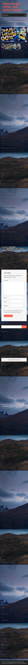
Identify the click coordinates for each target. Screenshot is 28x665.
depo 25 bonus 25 (6, 460)
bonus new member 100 (8, 456)
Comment (6, 280)
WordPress (11, 663)
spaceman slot (6, 547)
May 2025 (5, 393)
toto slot (5, 551)
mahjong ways (6, 474)
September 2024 (6, 409)
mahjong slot (6, 472)
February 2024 (6, 423)
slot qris (4, 529)
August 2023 (5, 435)
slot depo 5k (5, 513)
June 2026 (5, 369)
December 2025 (6, 379)
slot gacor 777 (4, 598)
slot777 (4, 539)
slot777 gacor (6, 543)
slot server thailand (5, 569)
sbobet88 (5, 484)
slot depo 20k (6, 511)
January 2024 (5, 425)
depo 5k (4, 462)
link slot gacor (4, 644)
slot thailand (5, 537)
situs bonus (5, 488)
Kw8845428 (13, 24)
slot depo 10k (6, 509)
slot (17, 248)
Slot (3, 491)
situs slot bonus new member (9, 489)
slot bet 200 (5, 495)
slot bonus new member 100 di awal (13, 63)
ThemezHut (24, 663)
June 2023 (5, 439)
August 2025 (5, 387)
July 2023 (5, 437)
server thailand (4, 651)
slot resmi (5, 533)
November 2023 (6, 429)
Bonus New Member (7, 454)
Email (5, 301)
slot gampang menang (8, 523)
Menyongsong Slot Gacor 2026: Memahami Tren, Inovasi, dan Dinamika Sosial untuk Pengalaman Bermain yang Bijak (13, 343)
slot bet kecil (5, 497)
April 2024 (5, 419)
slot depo (5, 507)
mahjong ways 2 (6, 476)
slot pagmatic (4, 575)
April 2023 (5, 443)
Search (2, 324)
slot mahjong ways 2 (7, 527)
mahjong (5, 470)
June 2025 (5, 391)
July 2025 (5, 389)
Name (5, 297)
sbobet (4, 482)
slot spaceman (4, 592)
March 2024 (5, 421)
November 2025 (6, 381)
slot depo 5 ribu (4, 648)
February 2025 (6, 399)
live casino (5, 468)
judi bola (4, 464)
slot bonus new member (8, 503)
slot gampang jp (6, 521)
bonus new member (10, 248)
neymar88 (5, 478)
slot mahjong (4, 566)
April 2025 (5, 395)
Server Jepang (6, 486)
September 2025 (6, 385)
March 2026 (5, 375)
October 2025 (6, 383)
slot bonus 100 (6, 501)
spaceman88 (5, 549)
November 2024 (6, 405)
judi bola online (6, 466)
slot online (10, 250)
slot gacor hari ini (6, 519)
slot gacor (4, 250)
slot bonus (21, 248)
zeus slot (5, 555)
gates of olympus (5, 601)
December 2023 (6, 427)
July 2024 (5, 413)
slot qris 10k (5, 531)
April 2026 (5, 373)
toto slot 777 (4, 572)
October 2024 (6, 407)
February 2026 (6, 377)
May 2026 (5, 371)
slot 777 (4, 493)
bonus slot (5, 458)
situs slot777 (4, 654)
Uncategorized (12, 247)
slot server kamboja (7, 535)
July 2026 (5, 367)
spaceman (5, 545)
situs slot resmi (4, 614)
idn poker (3, 632)
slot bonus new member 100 (9, 505)
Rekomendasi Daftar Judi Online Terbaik (12, 7)
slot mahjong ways (7, 525)
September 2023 (6, 433)
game (13, 103)
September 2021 (6, 445)
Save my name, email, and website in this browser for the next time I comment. (13, 311)
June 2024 (5, 415)
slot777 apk (5, 541)
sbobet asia (3, 638)
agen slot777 (5, 452)
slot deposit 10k (6, 515)
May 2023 (5, 441)
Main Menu (6, 15)
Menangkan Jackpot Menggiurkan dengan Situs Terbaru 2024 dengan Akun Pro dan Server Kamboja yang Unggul (7, 262)
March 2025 (5, 397)
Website (6, 305)
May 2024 (5, 417)
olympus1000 (5, 480)
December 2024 (6, 403)
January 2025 (5, 401)
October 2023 (6, 431)
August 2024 (5, 411)
